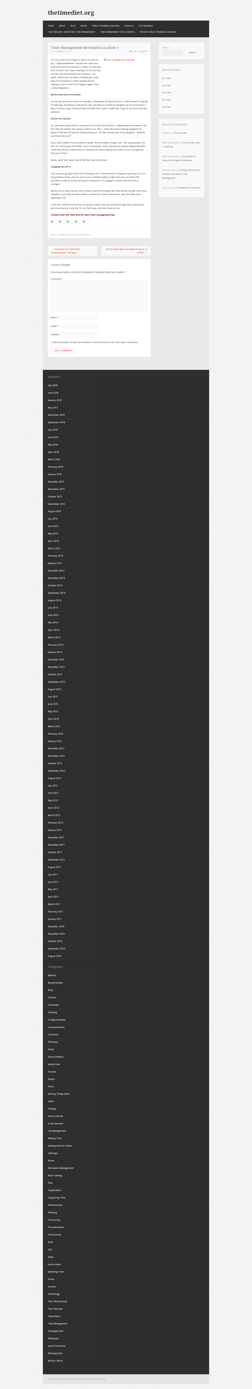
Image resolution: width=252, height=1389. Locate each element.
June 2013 (53, 704)
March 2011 (54, 904)
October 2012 (55, 763)
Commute (53, 1034)
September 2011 (56, 859)
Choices (52, 997)
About (62, 26)
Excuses (52, 1071)
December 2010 (56, 926)
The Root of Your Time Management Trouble (65, 251)
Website (55, 334)
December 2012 (56, 748)
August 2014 (54, 600)
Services (128, 26)
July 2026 (53, 385)
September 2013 (56, 682)
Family (51, 1079)
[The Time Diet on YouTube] (70, 222)
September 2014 (56, 593)
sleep (50, 1257)
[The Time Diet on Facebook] (54, 222)
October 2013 (55, 674)
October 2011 (55, 852)
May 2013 (53, 711)
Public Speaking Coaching (105, 26)
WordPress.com (98, 1379)
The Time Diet (55, 1309)
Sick (50, 1249)
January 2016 (55, 474)
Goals (51, 1101)
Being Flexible (55, 982)
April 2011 (53, 896)
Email (55, 326)
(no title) (166, 78)
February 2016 (55, 466)
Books (83, 26)
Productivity (54, 1234)
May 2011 (53, 889)
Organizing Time (56, 1197)
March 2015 (54, 548)
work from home (56, 1346)
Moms (51, 1160)
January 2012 (55, 830)
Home (51, 26)
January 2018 (55, 400)
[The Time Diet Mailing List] (87, 222)
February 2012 (55, 822)
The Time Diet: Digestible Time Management (71, 32)
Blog (73, 26)
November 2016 (56, 415)
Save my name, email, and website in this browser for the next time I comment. (95, 342)
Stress (51, 1279)
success (52, 1286)
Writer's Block (55, 1360)
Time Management (83, 235)
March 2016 (54, 459)
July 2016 (53, 429)
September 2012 (56, 770)
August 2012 (54, 778)
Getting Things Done (58, 1093)
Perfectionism (55, 1205)
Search (165, 47)
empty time (54, 1064)
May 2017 (53, 407)
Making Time (55, 1138)
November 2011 (56, 844)
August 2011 (54, 867)
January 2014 (55, 652)
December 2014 (56, 570)
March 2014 (54, 637)
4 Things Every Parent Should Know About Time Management (181, 174)
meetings (52, 1153)
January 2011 (55, 919)
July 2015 (53, 518)
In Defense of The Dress (189, 187)
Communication (66, 235)
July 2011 (53, 874)
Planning (52, 1212)
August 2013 (54, 689)
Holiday (52, 1108)
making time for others (60, 1145)
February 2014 (55, 644)
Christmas (53, 1005)
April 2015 (53, 541)
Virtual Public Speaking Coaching (158, 32)
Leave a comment (140, 51)
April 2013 (53, 719)
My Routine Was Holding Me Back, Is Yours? (126, 251)
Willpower (53, 1338)
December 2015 (56, 481)
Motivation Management (61, 1168)
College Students (57, 1019)
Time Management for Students (117, 32)
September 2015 (56, 504)
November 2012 (56, 756)
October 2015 (55, 496)
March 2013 (54, 726)
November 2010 (56, 933)
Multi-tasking (55, 1175)
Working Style (55, 1353)
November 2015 (56, 489)
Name (55, 317)
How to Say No (55, 1116)
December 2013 (56, 659)
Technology (54, 1294)
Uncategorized (55, 1331)
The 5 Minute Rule (57, 1301)
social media (54, 1264)
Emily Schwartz (56, 1056)
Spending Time (56, 1271)
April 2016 (53, 452)
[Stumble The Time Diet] (78, 222)
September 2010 (56, 948)
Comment (57, 279)
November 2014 (56, 578)
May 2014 (53, 622)
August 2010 (54, 956)
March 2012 (54, 815)
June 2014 (53, 615)
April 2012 (53, 807)
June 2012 (53, 793)
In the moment (55, 1123)
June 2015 (53, 526)
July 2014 (53, 607)
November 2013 (56, 667)
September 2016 (56, 422)
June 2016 (53, 437)
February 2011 (55, 911)
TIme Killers (54, 1316)
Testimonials (145, 26)
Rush (50, 1242)
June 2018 (53, 392)
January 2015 (55, 563)
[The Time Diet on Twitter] (62, 222)
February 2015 (55, 555)
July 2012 (53, 785)
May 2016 (53, 444)
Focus (51, 1086)
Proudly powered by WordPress (62, 1379)
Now (50, 1182)
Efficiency (53, 1042)
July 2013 (53, 696)
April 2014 (53, 630)
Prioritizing (54, 1220)
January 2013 (55, 741)
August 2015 (54, 511)
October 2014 (55, 585)
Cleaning (52, 1012)
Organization (54, 1190)
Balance (52, 975)
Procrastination (56, 1227)
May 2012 (53, 800)
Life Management (57, 1131)
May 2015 (53, 533)
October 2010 (55, 941)
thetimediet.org (71, 12)
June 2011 (53, 882)
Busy (55, 235)
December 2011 (56, 837)
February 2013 (55, 733)
